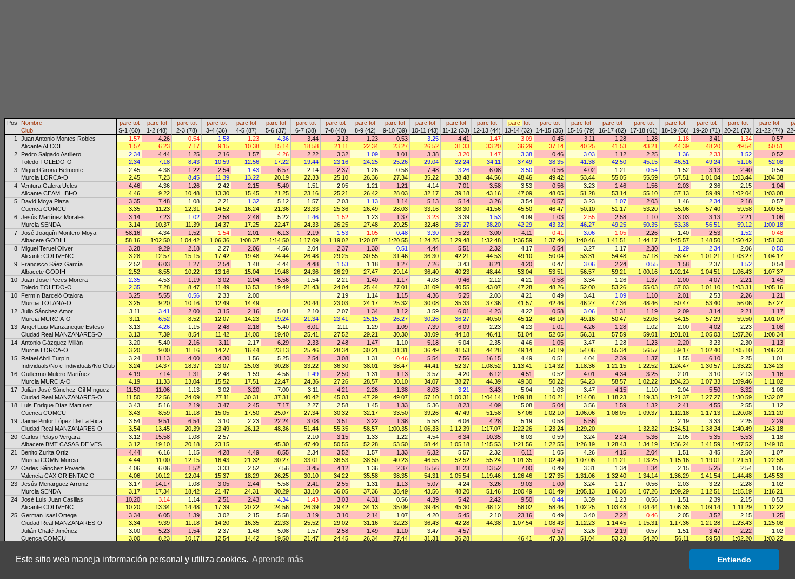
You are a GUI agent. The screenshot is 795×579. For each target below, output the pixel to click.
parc (125, 123)
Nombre (31, 123)
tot (136, 123)
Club (27, 130)
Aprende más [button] (277, 559)
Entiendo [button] (734, 559)
